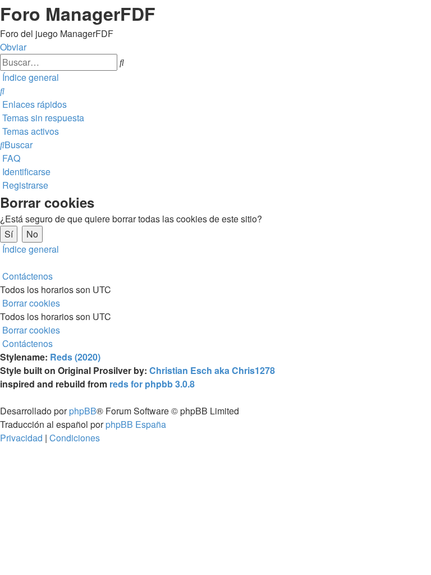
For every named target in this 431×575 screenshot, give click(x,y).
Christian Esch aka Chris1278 (212, 370)
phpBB (83, 410)
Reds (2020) (75, 356)
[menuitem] (2, 90)
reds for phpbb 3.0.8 (152, 383)
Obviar (13, 46)
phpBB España (136, 424)
